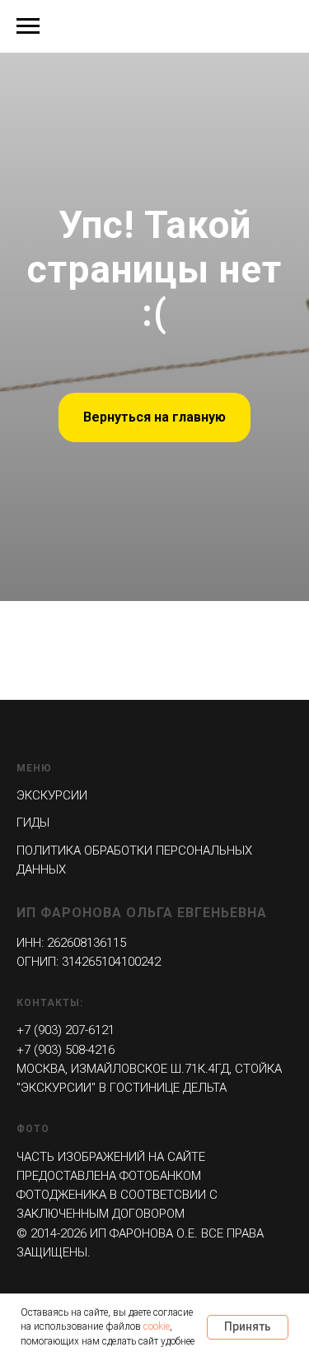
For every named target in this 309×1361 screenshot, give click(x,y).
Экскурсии (51, 795)
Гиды (32, 822)
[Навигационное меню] (28, 26)
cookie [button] (156, 1326)
